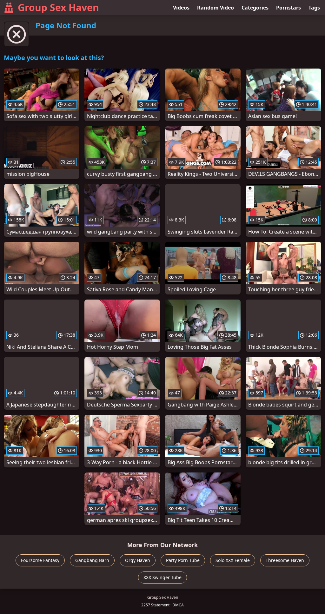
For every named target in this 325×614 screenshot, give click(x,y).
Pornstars (288, 7)
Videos (181, 7)
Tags (314, 7)
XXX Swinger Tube (162, 577)
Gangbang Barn (92, 560)
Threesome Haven (285, 560)
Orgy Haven (137, 560)
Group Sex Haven (58, 7)
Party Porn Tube (183, 560)
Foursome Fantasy (40, 560)
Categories (255, 7)
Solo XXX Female (233, 560)
